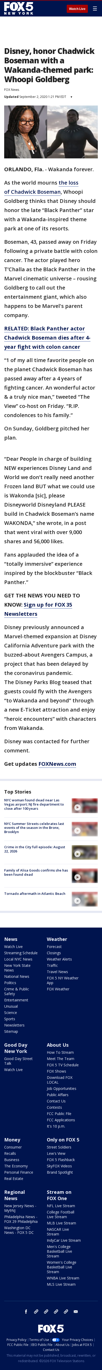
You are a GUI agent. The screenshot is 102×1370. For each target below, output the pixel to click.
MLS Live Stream (61, 1284)
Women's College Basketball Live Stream (61, 1267)
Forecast (54, 946)
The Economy (16, 1165)
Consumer (13, 1147)
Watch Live (77, 9)
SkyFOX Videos (59, 1165)
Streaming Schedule (21, 952)
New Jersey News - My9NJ (20, 1208)
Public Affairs (58, 1094)
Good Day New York (15, 1048)
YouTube (56, 1311)
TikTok (46, 1311)
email (76, 1311)
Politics (10, 982)
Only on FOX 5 (63, 1139)
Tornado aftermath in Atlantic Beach (34, 893)
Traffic (52, 965)
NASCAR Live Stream (58, 1231)
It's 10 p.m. (56, 1126)
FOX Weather (58, 988)
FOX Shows (56, 1071)
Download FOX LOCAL (59, 1080)
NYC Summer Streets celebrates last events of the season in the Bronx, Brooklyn (34, 827)
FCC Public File (59, 1113)
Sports (9, 1018)
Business (11, 1159)
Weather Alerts (59, 959)
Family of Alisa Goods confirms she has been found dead (36, 872)
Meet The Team (60, 1058)
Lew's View (56, 1153)
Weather (57, 939)
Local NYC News (18, 959)
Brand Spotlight (60, 1172)
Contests (54, 1107)
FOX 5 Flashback (61, 1159)
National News (16, 976)
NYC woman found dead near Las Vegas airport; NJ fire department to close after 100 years (34, 804)
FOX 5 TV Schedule (63, 1064)
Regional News (14, 1195)
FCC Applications (61, 1119)
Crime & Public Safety (16, 991)
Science (10, 1012)
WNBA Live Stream (63, 1277)
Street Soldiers (59, 1147)
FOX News (11, 89)
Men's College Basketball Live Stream (59, 1251)
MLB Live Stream (61, 1223)
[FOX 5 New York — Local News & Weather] (19, 8)
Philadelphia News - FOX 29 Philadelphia (21, 1219)
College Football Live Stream (60, 1214)
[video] (85, 805)
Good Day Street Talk (18, 1061)
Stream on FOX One (59, 1195)
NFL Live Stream (61, 1205)
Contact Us (56, 1101)
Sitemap (11, 1031)
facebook (26, 1311)
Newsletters (14, 1025)
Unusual (11, 1006)
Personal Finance (18, 1172)
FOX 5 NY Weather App (62, 980)
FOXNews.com (57, 763)
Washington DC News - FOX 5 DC (19, 1230)
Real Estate (13, 1178)
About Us (58, 1045)
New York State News (17, 968)
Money (12, 1139)
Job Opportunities (61, 1088)
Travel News (57, 971)
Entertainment (16, 999)
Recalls (10, 1153)
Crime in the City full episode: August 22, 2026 (34, 849)
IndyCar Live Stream (64, 1240)
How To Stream (60, 1052)
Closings (54, 952)
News (10, 939)
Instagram (36, 1311)
